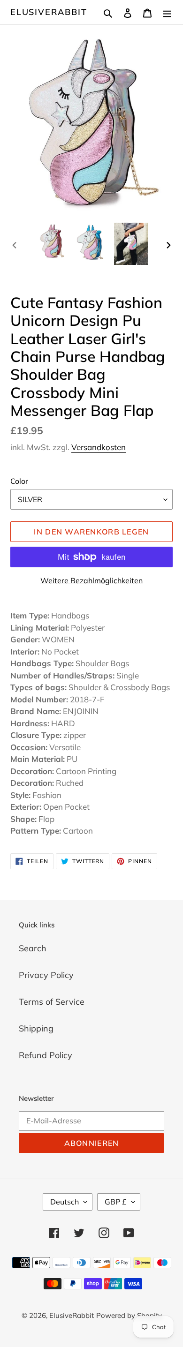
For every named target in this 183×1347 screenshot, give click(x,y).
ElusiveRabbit (48, 12)
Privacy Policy (46, 975)
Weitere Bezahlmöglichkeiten (91, 580)
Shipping (36, 1028)
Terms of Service (51, 1001)
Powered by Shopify (129, 1315)
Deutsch (64, 1201)
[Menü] (167, 12)
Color (19, 481)
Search (32, 948)
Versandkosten (98, 447)
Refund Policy (45, 1055)
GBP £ (116, 1201)
